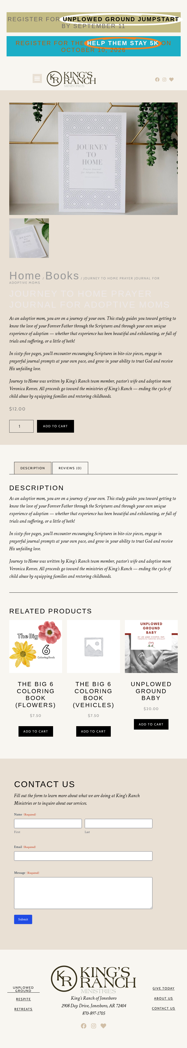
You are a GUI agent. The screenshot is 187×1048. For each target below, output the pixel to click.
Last (87, 832)
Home (25, 275)
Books (62, 275)
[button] (37, 78)
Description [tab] (32, 468)
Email (25, 847)
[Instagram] (164, 79)
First (17, 832)
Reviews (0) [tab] (70, 468)
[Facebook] (157, 79)
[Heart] (171, 79)
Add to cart (55, 426)
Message (26, 873)
